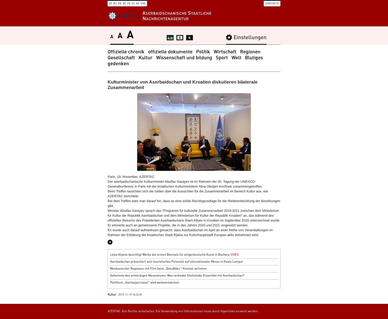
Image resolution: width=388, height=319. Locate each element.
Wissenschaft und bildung (184, 58)
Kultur (145, 58)
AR (137, 3)
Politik (203, 52)
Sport (222, 58)
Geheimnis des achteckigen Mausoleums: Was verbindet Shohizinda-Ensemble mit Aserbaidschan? (177, 275)
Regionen (250, 52)
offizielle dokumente (170, 52)
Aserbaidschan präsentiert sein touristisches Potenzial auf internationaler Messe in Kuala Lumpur (176, 261)
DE (124, 3)
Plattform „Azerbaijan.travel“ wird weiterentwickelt (144, 282)
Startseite (272, 3)
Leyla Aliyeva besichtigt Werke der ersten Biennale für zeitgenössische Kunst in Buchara (174, 254)
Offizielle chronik (126, 52)
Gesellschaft (121, 58)
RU (115, 3)
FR (128, 3)
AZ (110, 3)
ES (133, 3)
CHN (143, 3)
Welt (236, 58)
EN (119, 3)
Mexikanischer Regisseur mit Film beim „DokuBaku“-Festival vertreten (158, 268)
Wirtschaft (225, 52)
